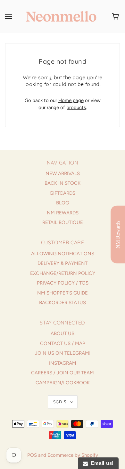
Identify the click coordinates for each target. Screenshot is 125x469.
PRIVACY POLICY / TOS (62, 283)
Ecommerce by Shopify (72, 455)
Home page (71, 100)
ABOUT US (62, 333)
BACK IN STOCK (62, 183)
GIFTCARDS (62, 193)
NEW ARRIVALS (63, 173)
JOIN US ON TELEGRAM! (62, 353)
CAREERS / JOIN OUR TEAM (62, 373)
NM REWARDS (63, 213)
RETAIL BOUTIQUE (62, 222)
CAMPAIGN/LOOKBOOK (63, 383)
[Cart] (116, 16)
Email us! (101, 463)
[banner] (61, 16)
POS (32, 455)
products (76, 107)
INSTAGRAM (62, 363)
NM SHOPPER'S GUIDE (62, 293)
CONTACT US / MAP (62, 343)
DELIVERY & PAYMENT (63, 263)
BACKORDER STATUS (62, 302)
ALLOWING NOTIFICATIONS (62, 254)
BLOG (62, 203)
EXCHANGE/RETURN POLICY (62, 273)
